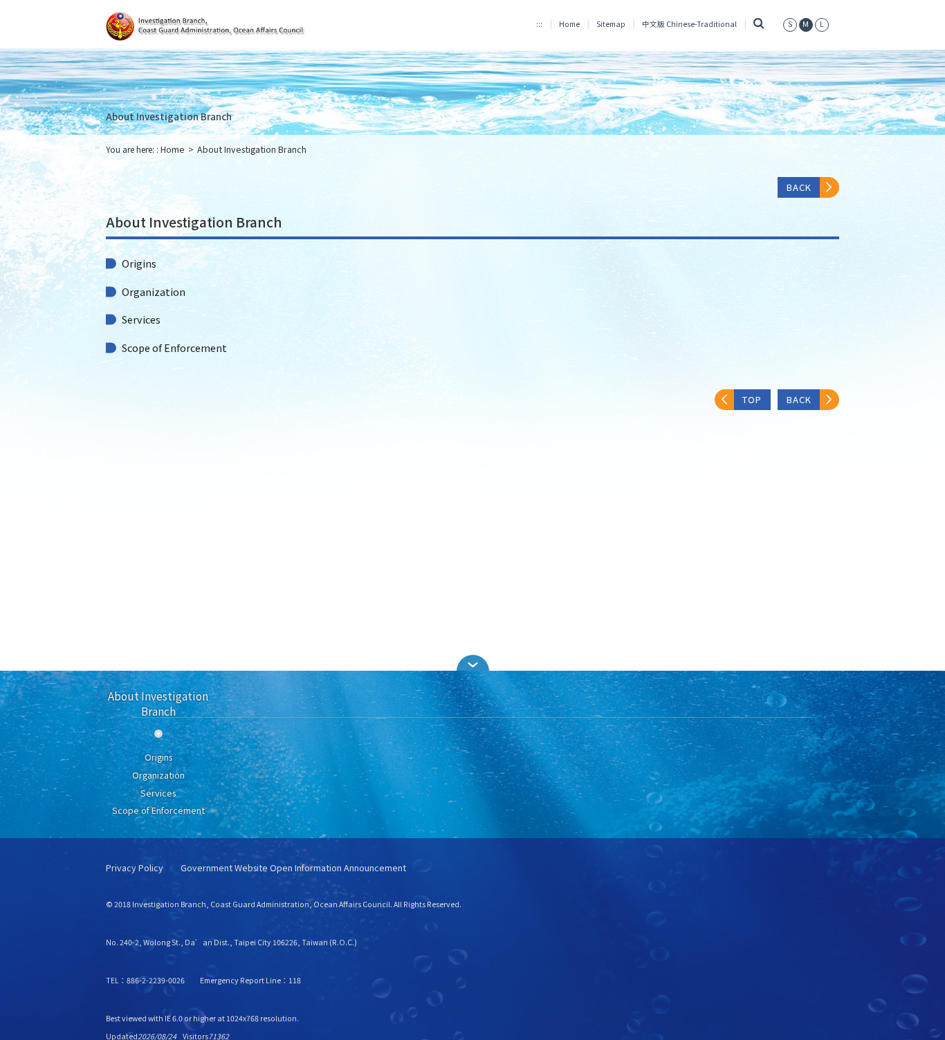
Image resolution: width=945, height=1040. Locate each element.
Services (141, 319)
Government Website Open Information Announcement (293, 868)
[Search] (758, 24)
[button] (472, 663)
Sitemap (610, 24)
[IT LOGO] (221, 26)
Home (569, 24)
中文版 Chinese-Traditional (689, 24)
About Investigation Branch (169, 116)
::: (539, 24)
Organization (153, 292)
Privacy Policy (134, 868)
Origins (139, 263)
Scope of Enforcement (174, 348)
